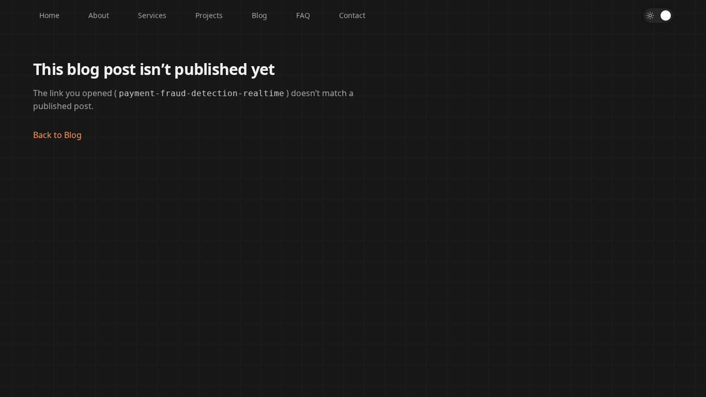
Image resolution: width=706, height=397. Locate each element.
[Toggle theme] (658, 15)
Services (152, 15)
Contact (352, 15)
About (98, 15)
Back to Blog (57, 135)
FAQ (303, 15)
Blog (259, 15)
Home (49, 15)
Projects (209, 15)
